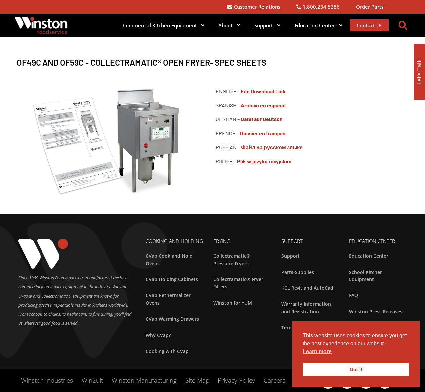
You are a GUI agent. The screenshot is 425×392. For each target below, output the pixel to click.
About (225, 25)
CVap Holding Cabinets (172, 279)
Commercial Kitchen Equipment (160, 25)
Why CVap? (158, 335)
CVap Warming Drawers (172, 319)
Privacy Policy (236, 380)
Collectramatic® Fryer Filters (238, 283)
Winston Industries (47, 380)
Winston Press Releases (375, 311)
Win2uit (92, 380)
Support (263, 25)
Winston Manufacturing (144, 380)
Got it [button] (356, 369)
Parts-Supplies (297, 272)
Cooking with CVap (167, 351)
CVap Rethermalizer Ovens (168, 299)
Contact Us (369, 25)
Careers (274, 380)
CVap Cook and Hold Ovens (169, 259)
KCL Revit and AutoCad (307, 288)
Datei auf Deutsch (262, 119)
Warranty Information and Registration (306, 307)
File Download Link (263, 91)
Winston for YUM (232, 303)
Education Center (368, 256)
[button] (403, 25)
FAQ (353, 295)
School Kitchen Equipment (366, 275)
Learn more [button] (317, 351)
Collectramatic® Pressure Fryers (231, 259)
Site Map (197, 380)
